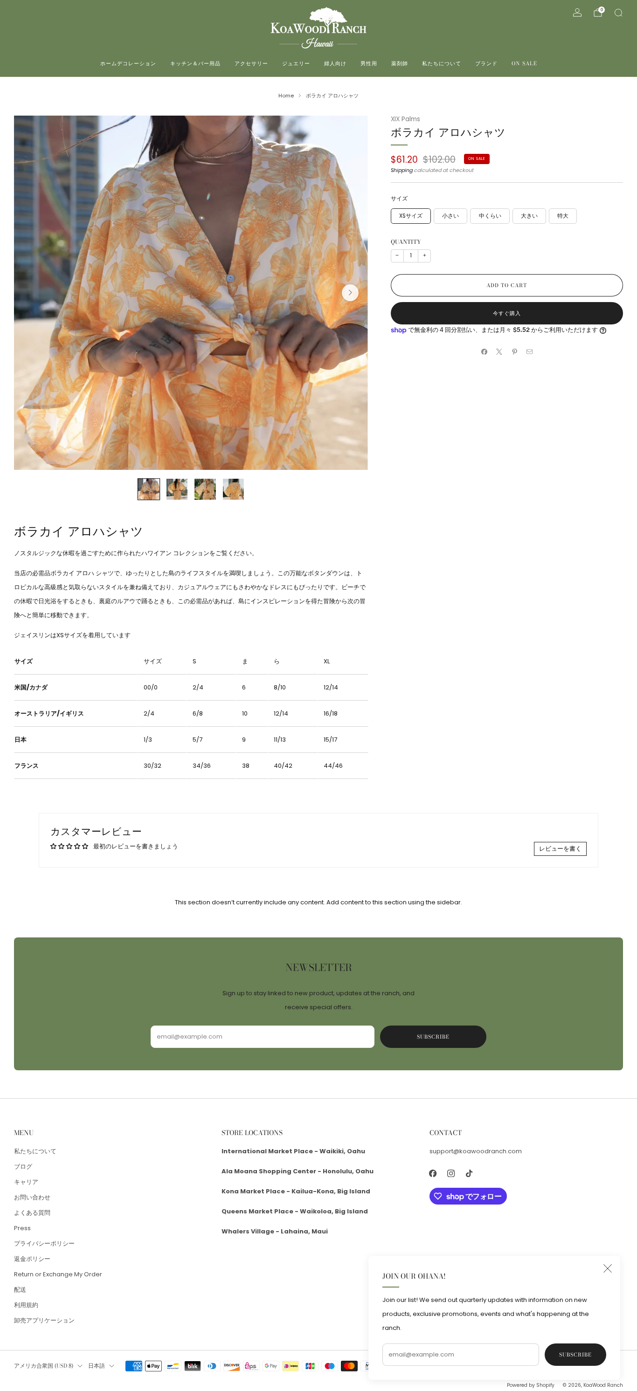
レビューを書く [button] (560, 848)
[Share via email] (529, 352)
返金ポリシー (32, 1258)
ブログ (23, 1166)
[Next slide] (350, 293)
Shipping (402, 170)
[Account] (577, 12)
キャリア (26, 1182)
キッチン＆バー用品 (195, 63)
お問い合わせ (32, 1197)
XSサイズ (410, 216)
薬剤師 (399, 63)
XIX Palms (405, 119)
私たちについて (441, 63)
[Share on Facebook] (484, 352)
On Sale (524, 63)
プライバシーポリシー (44, 1243)
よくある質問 (32, 1212)
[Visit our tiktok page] (469, 1173)
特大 (562, 216)
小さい (450, 216)
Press (22, 1228)
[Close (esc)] (607, 1268)
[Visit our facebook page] (433, 1173)
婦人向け (335, 63)
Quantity (406, 241)
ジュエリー (296, 63)
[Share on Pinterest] (514, 352)
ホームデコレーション (128, 63)
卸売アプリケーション (44, 1320)
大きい (529, 216)
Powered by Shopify (530, 1385)
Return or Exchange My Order (58, 1274)
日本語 (96, 1366)
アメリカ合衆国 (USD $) (43, 1366)
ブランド (486, 63)
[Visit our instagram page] (451, 1173)
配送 (20, 1289)
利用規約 (26, 1305)
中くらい (490, 216)
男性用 (368, 63)
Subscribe (575, 1354)
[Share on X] (499, 352)
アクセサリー (251, 63)
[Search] (618, 12)
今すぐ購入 (507, 313)
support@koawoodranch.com (475, 1151)
